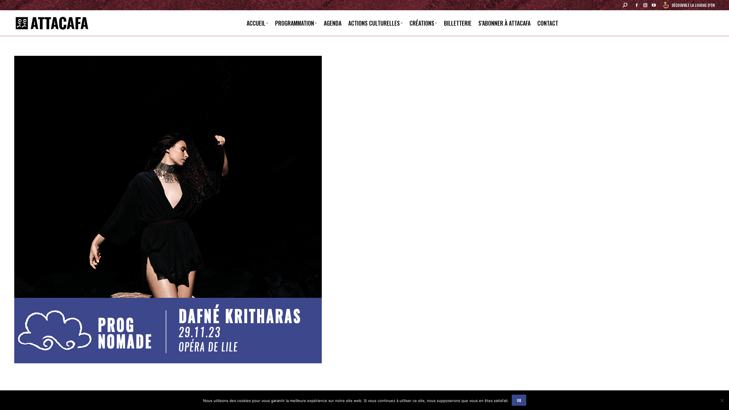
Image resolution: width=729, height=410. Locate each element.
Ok (519, 400)
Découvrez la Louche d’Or (693, 5)
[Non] (722, 400)
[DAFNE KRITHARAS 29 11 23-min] (364, 209)
